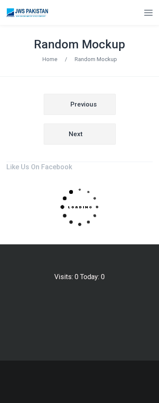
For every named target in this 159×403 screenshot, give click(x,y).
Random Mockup (79, 44)
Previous (83, 104)
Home (49, 59)
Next (76, 134)
